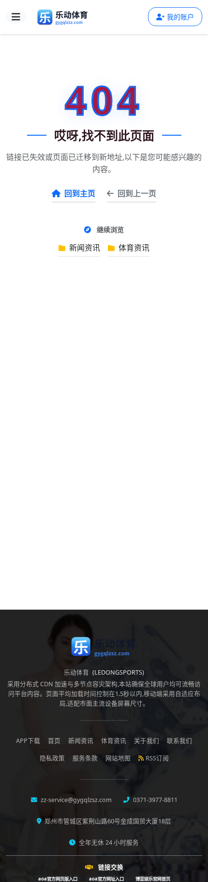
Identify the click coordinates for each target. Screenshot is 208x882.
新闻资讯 (83, 247)
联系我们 (179, 741)
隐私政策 (52, 758)
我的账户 (180, 16)
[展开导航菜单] (16, 17)
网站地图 (118, 758)
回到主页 (79, 193)
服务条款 (85, 758)
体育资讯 (133, 247)
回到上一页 (137, 193)
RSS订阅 (157, 758)
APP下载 (28, 741)
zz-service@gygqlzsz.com (75, 800)
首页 (54, 741)
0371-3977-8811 (155, 800)
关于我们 (146, 741)
